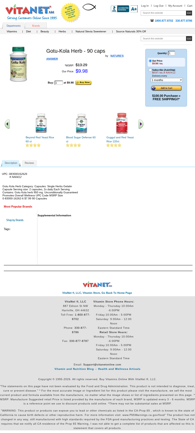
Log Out (158, 5)
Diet (28, 31)
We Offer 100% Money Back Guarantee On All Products (70, 12)
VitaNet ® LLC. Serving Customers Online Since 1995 (31, 12)
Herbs (62, 31)
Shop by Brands (15, 220)
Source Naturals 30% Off (131, 31)
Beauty (45, 31)
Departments (14, 25)
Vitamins (12, 31)
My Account (175, 5)
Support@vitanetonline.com (102, 364)
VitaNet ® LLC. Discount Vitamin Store (97, 284)
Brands (36, 25)
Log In (145, 5)
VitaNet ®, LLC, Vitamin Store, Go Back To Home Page (97, 292)
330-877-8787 (79, 340)
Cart (189, 5)
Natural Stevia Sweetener (91, 31)
